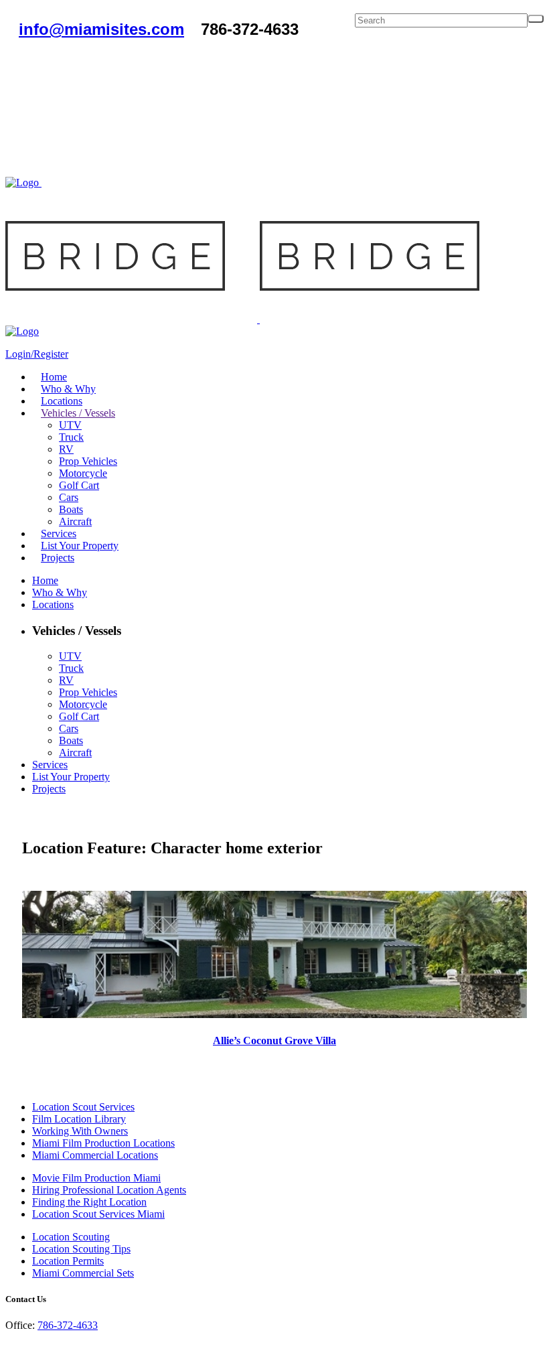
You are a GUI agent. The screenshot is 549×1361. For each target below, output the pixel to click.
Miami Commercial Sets (83, 1273)
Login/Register (36, 354)
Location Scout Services (83, 1107)
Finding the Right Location (89, 1202)
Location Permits (68, 1261)
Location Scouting (71, 1236)
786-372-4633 (67, 1325)
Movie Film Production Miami (96, 1178)
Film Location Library (79, 1119)
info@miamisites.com (101, 29)
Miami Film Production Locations (103, 1143)
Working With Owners (80, 1131)
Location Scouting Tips (81, 1249)
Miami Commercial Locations (95, 1155)
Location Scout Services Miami (98, 1214)
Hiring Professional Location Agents (109, 1190)
